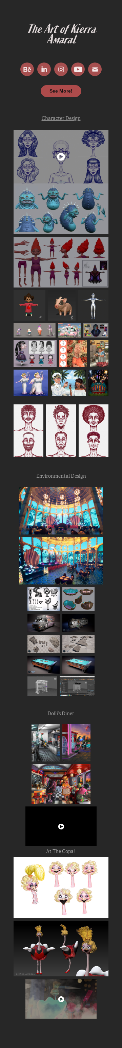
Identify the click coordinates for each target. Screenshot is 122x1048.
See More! (61, 91)
